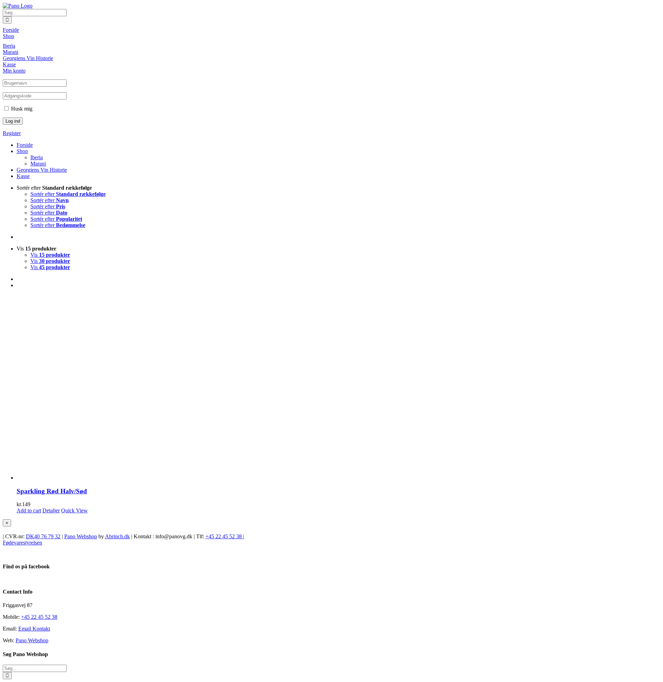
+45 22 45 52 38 (39, 617)
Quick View (74, 510)
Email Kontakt (34, 629)
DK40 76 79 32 (43, 536)
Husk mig (21, 109)
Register (12, 133)
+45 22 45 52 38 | (224, 536)
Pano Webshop (80, 536)
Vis (50, 255)
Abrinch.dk (117, 536)
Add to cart (29, 510)
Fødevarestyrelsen (22, 543)
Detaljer (51, 510)
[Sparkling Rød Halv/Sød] (338, 387)
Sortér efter (68, 194)
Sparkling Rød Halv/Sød (52, 491)
